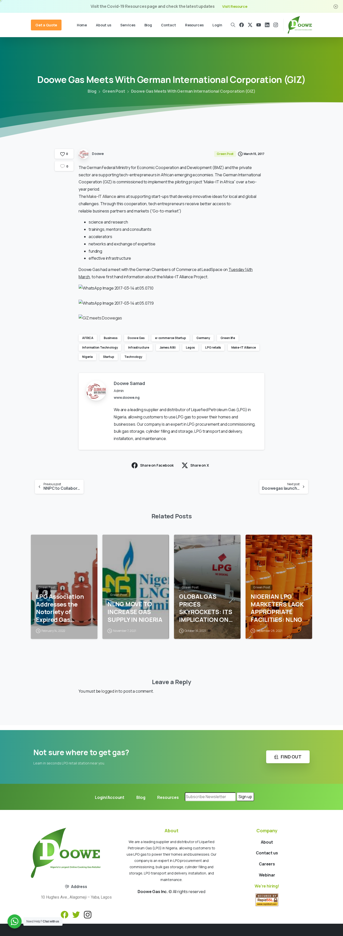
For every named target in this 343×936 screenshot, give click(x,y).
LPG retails (213, 347)
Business (111, 338)
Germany (203, 338)
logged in (109, 691)
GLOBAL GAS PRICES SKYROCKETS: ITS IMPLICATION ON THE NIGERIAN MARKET (205, 608)
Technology (133, 357)
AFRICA (87, 338)
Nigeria (87, 357)
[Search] (233, 25)
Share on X (199, 465)
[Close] (335, 6)
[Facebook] (241, 25)
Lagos (190, 347)
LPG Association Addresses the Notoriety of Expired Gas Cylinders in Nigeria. (60, 608)
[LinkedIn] (267, 25)
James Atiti (167, 347)
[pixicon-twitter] (76, 914)
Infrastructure (138, 347)
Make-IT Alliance (101, 196)
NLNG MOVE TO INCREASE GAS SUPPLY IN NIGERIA (134, 611)
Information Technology (100, 347)
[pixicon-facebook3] (64, 914)
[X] (250, 25)
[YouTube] (258, 25)
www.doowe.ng (127, 397)
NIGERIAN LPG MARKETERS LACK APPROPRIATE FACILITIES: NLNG (277, 608)
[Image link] (66, 853)
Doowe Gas (136, 338)
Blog (92, 91)
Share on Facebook (157, 465)
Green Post (113, 91)
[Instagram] (275, 25)
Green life (227, 338)
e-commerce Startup (170, 338)
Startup (108, 357)
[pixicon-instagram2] (87, 914)
